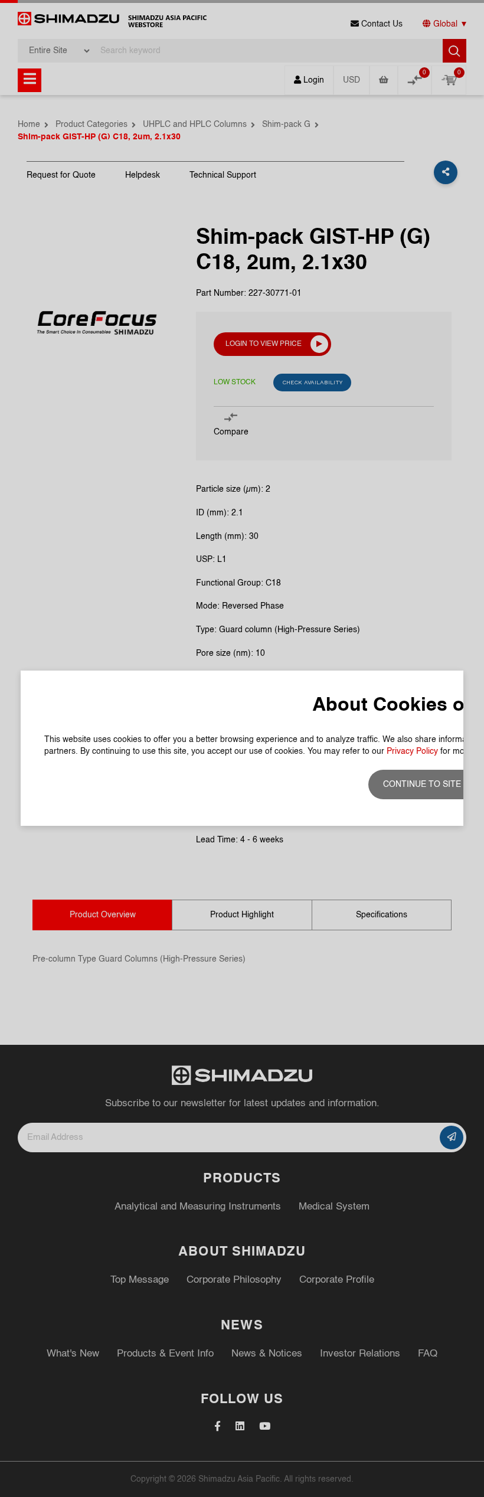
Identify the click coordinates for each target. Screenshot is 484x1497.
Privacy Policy (412, 751)
